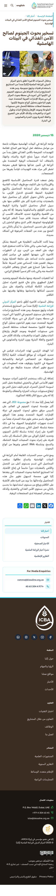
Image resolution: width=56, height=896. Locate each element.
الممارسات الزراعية (44, 779)
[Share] (19, 505)
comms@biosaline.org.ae (30, 580)
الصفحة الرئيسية (45, 16)
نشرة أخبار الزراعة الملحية (37, 549)
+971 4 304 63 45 (35, 586)
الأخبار (50, 681)
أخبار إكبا (31, 16)
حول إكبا (49, 658)
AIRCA (24, 839)
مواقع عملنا (48, 673)
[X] (44, 505)
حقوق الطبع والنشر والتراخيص (23, 876)
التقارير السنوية (46, 764)
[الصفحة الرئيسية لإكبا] (43, 5)
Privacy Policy (46, 876)
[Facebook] (51, 505)
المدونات (44, 537)
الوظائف (49, 726)
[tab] (29, 73)
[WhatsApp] (26, 505)
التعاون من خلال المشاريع (40, 718)
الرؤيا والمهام (47, 666)
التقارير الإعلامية (41, 556)
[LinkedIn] (38, 505)
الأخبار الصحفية (41, 543)
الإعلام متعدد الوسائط (42, 771)
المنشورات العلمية (44, 756)
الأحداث (49, 689)
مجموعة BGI (19, 402)
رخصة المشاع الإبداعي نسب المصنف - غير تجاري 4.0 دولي (30, 866)
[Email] (32, 505)
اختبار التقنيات (46, 711)
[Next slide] (7, 64)
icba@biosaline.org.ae (38, 818)
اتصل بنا (49, 734)
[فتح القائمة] (5, 5)
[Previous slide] (48, 64)
